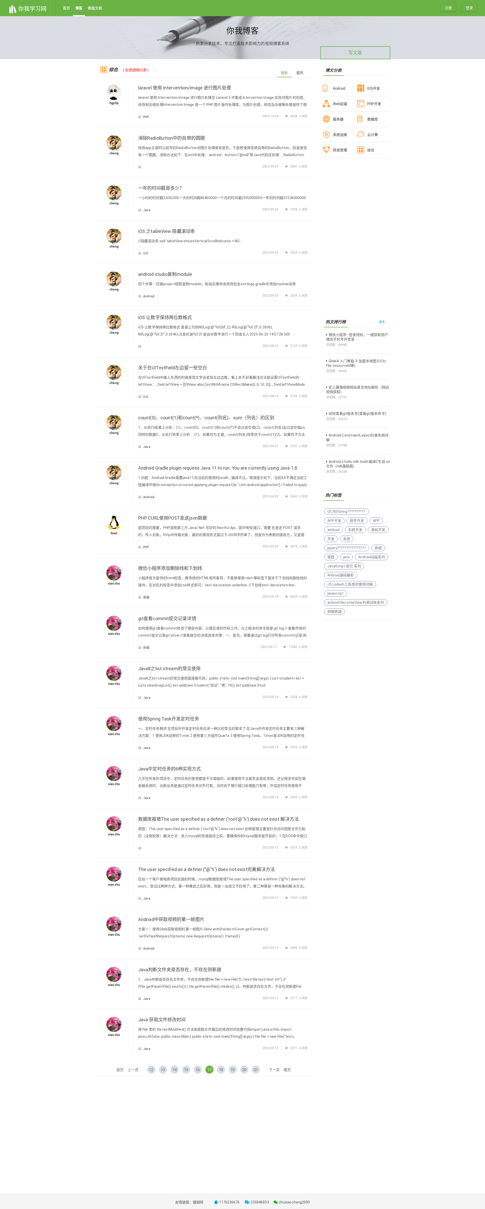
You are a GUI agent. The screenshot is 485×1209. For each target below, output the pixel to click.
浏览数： (336, 345)
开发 (330, 539)
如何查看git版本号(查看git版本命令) (357, 414)
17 (209, 1070)
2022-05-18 (270, 596)
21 (256, 1070)
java (346, 557)
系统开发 (355, 530)
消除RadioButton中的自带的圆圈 (171, 138)
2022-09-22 (270, 252)
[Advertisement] (204, 1116)
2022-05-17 (269, 647)
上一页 (133, 1070)
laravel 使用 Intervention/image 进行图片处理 (184, 87)
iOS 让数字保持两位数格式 (165, 317)
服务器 (338, 119)
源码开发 (378, 530)
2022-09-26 (270, 209)
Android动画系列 (371, 557)
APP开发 (334, 521)
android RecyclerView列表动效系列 (355, 602)
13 (163, 1070)
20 (244, 1070)
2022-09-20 (270, 295)
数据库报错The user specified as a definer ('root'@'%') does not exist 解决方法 (218, 819)
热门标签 (333, 495)
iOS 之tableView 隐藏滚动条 (166, 231)
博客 (78, 8)
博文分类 (333, 70)
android (333, 530)
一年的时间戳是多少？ (161, 188)
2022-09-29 (270, 166)
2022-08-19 (270, 346)
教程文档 (95, 8)
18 (221, 1070)
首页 (66, 8)
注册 (448, 8)
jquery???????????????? (346, 548)
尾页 (287, 1070)
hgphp (113, 103)
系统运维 (340, 135)
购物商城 (334, 612)
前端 (146, 597)
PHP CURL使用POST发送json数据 (172, 518)
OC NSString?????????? (346, 512)
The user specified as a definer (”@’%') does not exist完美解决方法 (206, 869)
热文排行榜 (336, 322)
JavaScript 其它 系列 (344, 566)
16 (198, 1070)
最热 (299, 73)
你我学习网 (31, 9)
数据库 (372, 119)
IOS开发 (373, 88)
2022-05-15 (270, 747)
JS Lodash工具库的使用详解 (350, 584)
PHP (146, 117)
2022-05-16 (270, 697)
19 (233, 1070)
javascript (335, 593)
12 (151, 1070)
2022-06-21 (270, 446)
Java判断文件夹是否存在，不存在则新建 (179, 969)
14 (175, 1070)
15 (186, 1070)
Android (148, 296)
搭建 (330, 557)
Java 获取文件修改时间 (162, 1019)
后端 (146, 647)
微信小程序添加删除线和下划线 (170, 568)
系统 (346, 539)
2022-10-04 (270, 116)
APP (376, 521)
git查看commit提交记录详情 (167, 618)
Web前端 (340, 104)
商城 (378, 548)
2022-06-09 (270, 496)
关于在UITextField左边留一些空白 (172, 367)
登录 (469, 8)
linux (114, 533)
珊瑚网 (198, 1202)
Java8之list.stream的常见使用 (169, 668)
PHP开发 (374, 104)
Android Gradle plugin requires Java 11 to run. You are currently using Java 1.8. (218, 468)
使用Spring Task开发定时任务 (168, 718)
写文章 (355, 52)
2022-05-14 (270, 797)
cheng (113, 153)
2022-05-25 (270, 546)
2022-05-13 (270, 847)
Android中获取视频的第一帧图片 (171, 919)
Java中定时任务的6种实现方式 (169, 768)
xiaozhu (114, 583)
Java (146, 210)
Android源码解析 (340, 575)
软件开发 (357, 521)
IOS (145, 253)
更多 (382, 322)
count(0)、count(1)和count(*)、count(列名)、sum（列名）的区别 (206, 417)
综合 (370, 150)
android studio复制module (165, 274)
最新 (284, 73)
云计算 (372, 135)
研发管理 (340, 150)
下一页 (274, 1070)
